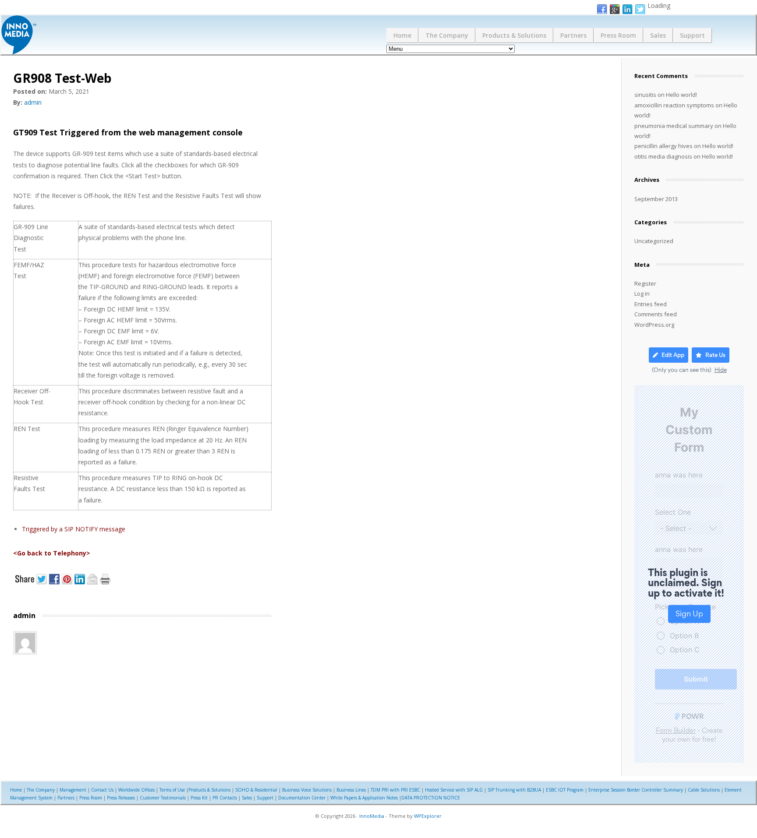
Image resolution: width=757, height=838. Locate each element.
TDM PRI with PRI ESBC (395, 790)
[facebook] (602, 9)
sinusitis (645, 95)
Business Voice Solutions (307, 790)
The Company (446, 35)
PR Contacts (224, 798)
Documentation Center (301, 798)
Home (402, 35)
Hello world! (681, 95)
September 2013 (656, 199)
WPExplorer (428, 816)
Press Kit (199, 798)
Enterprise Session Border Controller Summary (635, 790)
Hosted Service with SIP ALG (454, 790)
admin (33, 102)
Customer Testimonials (163, 798)
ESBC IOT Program (565, 790)
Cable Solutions (704, 790)
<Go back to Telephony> (51, 553)
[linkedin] (627, 9)
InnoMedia (371, 816)
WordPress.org (654, 325)
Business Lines (351, 790)
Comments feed (655, 314)
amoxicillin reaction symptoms (674, 105)
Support (692, 35)
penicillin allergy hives (663, 146)
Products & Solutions (514, 35)
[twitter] (640, 9)
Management (73, 790)
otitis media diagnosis (663, 156)
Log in (642, 293)
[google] (614, 9)
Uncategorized (653, 241)
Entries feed (650, 304)
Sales (658, 35)
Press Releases (121, 798)
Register (645, 283)
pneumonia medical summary (673, 126)
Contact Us (102, 790)
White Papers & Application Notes (364, 798)
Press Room (618, 35)
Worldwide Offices (136, 790)
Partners (573, 35)
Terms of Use (172, 790)
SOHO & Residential (256, 790)
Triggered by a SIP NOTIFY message (73, 529)
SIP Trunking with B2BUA (514, 790)
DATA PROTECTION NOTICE (430, 798)
